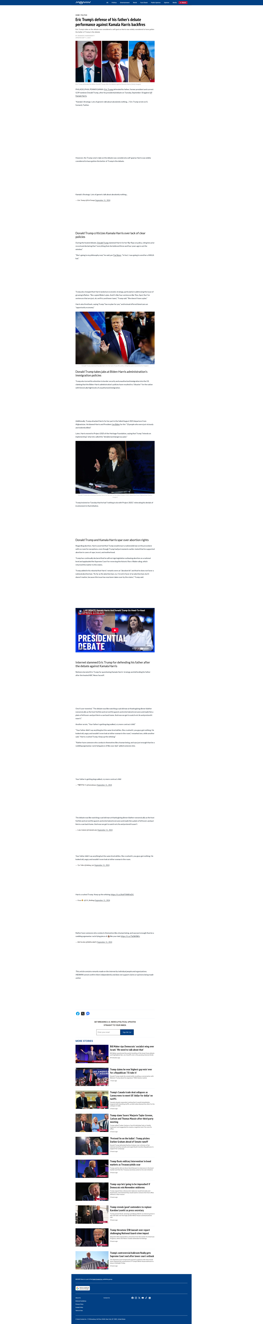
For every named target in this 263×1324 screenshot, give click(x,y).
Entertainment (125, 2)
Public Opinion (156, 2)
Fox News (117, 255)
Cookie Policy (79, 1307)
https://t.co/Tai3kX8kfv (130, 936)
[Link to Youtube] (143, 1298)
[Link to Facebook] (133, 1298)
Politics (114, 2)
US (107, 2)
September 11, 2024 (102, 200)
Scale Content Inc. (97, 1279)
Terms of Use (79, 1310)
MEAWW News (80, 1279)
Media (175, 2)
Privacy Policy (79, 1304)
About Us (78, 1298)
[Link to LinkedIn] (149, 1298)
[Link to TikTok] (146, 1298)
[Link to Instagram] (136, 1298)
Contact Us (107, 1298)
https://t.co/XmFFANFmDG (122, 894)
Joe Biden (116, 424)
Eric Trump (108, 89)
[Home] (83, 2)
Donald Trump (103, 243)
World (135, 2)
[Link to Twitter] (139, 1298)
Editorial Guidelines (81, 1301)
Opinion (166, 2)
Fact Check (144, 2)
